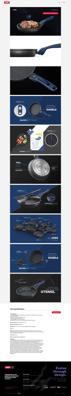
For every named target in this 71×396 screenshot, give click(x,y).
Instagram (11, 393)
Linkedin (16, 393)
